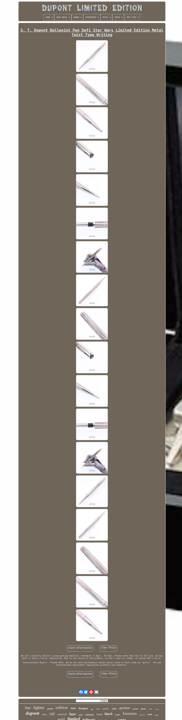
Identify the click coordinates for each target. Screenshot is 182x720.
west (150, 714)
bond (99, 714)
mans (44, 714)
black (109, 714)
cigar (114, 708)
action (117, 715)
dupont (32, 713)
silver (150, 709)
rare (73, 708)
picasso (142, 715)
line (28, 708)
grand (50, 708)
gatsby (106, 708)
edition (62, 707)
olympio (157, 709)
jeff (52, 714)
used (81, 715)
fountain (130, 713)
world (156, 715)
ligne (72, 714)
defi (92, 709)
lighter (39, 707)
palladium (89, 715)
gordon (124, 708)
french (135, 709)
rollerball (62, 714)
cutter (98, 709)
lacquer (83, 708)
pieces (143, 709)
